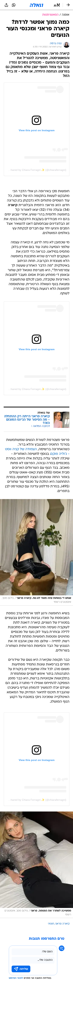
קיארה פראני (62, 924)
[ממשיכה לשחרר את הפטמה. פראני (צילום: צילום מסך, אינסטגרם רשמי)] (36, 865)
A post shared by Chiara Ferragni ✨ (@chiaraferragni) (33, 169)
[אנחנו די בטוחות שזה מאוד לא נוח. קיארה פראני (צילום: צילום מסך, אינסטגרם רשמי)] (36, 552)
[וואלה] (36, 5)
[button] (57, 5)
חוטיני (51, 924)
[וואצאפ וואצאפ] (14, 5)
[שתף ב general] (6, 5)
